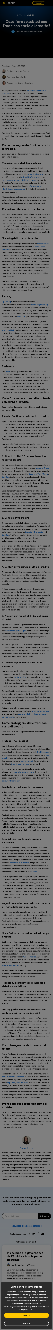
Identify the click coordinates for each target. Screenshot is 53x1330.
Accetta (26, 1315)
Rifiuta (26, 1323)
